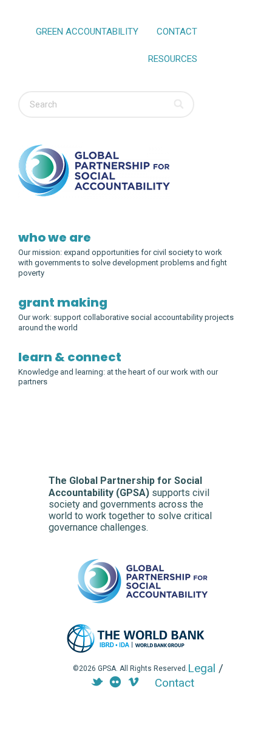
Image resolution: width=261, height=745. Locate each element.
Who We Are (54, 237)
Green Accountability (87, 31)
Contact (177, 31)
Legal (201, 668)
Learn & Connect (69, 357)
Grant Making (62, 302)
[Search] (179, 104)
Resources (172, 58)
